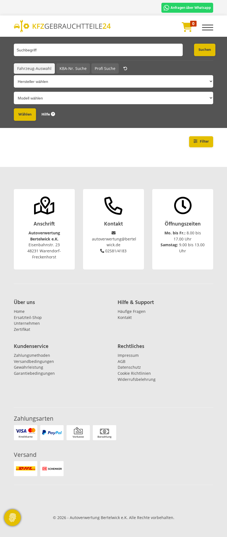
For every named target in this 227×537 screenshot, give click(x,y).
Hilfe (46, 114)
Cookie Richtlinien (134, 373)
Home (19, 311)
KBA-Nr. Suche (73, 68)
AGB (121, 361)
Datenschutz (129, 367)
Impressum (128, 355)
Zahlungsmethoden (32, 355)
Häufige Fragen (132, 311)
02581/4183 (116, 250)
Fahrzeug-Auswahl (34, 68)
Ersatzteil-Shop (28, 317)
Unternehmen (27, 323)
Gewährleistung (28, 367)
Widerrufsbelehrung (137, 379)
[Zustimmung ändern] (12, 517)
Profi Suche (105, 68)
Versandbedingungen (34, 361)
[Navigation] (207, 25)
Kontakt (125, 317)
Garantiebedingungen (34, 373)
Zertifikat (22, 329)
